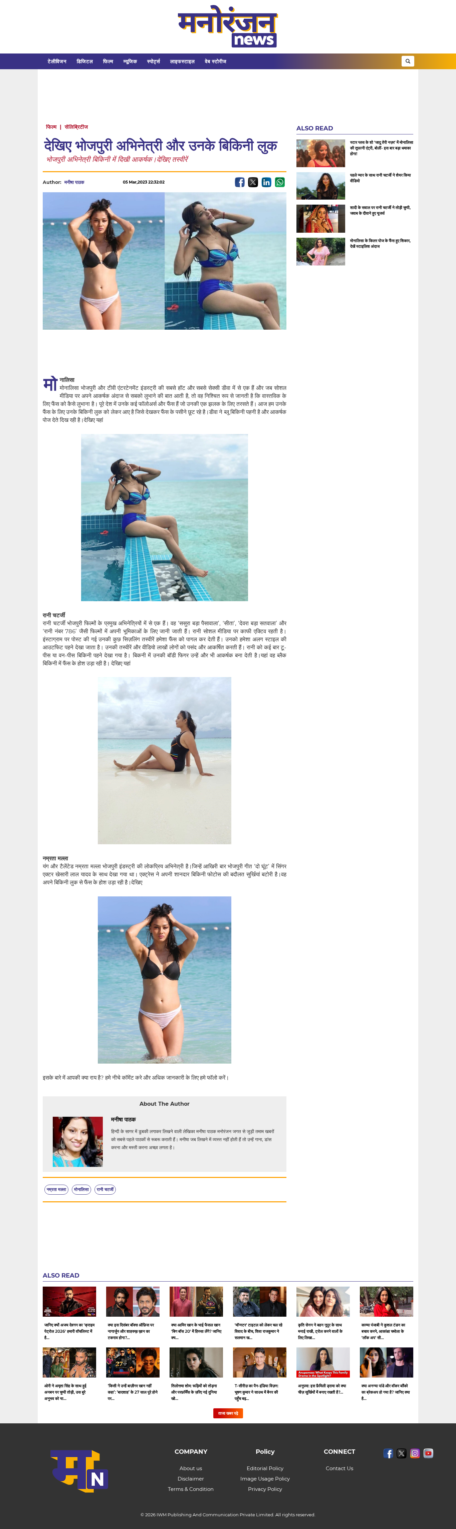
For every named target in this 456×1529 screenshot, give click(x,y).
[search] (408, 61)
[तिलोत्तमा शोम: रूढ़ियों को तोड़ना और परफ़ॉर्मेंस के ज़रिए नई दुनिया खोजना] (196, 1362)
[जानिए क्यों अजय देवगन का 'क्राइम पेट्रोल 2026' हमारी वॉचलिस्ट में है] (69, 1302)
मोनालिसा (81, 1189)
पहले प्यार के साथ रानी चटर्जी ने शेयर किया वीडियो (380, 178)
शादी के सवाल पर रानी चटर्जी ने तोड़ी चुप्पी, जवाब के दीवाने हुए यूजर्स (380, 210)
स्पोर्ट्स (153, 61)
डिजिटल (85, 61)
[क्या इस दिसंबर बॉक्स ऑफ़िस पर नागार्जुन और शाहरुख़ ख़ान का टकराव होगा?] (133, 1302)
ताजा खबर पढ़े (228, 1413)
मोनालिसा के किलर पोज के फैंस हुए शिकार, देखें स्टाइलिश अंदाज (380, 243)
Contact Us (339, 1468)
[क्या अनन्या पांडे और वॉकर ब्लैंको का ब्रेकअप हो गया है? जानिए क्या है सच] (386, 1362)
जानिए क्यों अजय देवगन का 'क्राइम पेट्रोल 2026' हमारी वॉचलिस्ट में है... (69, 1331)
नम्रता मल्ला (56, 1189)
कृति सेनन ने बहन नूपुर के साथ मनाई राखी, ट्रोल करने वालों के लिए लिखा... (320, 1331)
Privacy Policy (265, 1489)
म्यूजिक (130, 61)
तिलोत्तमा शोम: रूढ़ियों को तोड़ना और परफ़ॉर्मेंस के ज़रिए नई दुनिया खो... (194, 1392)
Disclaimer (191, 1479)
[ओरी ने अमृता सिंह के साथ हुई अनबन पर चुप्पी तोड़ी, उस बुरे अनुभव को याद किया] (69, 1362)
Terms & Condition (191, 1489)
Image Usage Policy (265, 1479)
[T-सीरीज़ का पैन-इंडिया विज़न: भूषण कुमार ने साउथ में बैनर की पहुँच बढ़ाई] (259, 1362)
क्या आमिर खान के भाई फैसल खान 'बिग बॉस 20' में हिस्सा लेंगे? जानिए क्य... (196, 1331)
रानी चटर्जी (105, 1189)
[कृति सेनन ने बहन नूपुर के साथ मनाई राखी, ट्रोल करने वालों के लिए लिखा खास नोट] (323, 1302)
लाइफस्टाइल (182, 61)
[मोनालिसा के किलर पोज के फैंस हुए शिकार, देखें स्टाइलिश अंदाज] (320, 251)
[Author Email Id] (141, 1119)
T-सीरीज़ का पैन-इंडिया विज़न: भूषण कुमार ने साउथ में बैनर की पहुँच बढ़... (256, 1392)
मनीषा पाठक (74, 182)
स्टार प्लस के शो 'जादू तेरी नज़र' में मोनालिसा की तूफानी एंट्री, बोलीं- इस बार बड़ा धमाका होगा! (381, 148)
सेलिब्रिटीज (76, 127)
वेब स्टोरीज (216, 61)
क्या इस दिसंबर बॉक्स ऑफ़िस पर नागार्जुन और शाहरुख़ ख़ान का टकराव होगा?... (131, 1331)
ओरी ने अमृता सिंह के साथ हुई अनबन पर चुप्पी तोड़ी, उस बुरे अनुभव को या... (65, 1392)
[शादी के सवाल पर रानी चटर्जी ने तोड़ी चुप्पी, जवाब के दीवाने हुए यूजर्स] (320, 218)
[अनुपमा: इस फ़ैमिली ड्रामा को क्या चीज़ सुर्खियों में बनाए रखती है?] (323, 1362)
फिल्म (108, 61)
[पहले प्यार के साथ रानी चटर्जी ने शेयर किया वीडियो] (320, 186)
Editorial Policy (265, 1468)
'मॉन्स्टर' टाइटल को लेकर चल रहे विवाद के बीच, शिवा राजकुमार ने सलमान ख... (258, 1331)
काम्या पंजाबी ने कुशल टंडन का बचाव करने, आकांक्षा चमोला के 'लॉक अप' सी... (383, 1331)
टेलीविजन (57, 61)
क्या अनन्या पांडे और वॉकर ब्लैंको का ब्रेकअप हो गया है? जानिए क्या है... (386, 1392)
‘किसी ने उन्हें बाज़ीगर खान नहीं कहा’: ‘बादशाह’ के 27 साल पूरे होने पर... (133, 1392)
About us (191, 1468)
